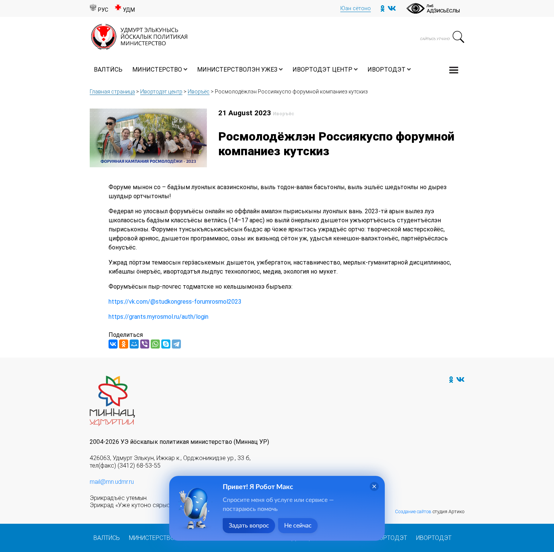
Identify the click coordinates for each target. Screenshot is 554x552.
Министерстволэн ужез (237, 69)
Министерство (157, 69)
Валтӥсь (108, 69)
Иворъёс (199, 92)
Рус (103, 10)
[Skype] (165, 344)
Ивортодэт (386, 69)
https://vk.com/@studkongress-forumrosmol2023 (175, 301)
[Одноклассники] (123, 344)
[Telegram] (176, 344)
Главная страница (112, 92)
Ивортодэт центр (322, 69)
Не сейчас (298, 526)
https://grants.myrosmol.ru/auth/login (158, 316)
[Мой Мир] (134, 344)
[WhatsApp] (155, 344)
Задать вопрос (249, 526)
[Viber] (144, 344)
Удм (129, 10)
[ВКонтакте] (113, 344)
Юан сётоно (355, 8)
